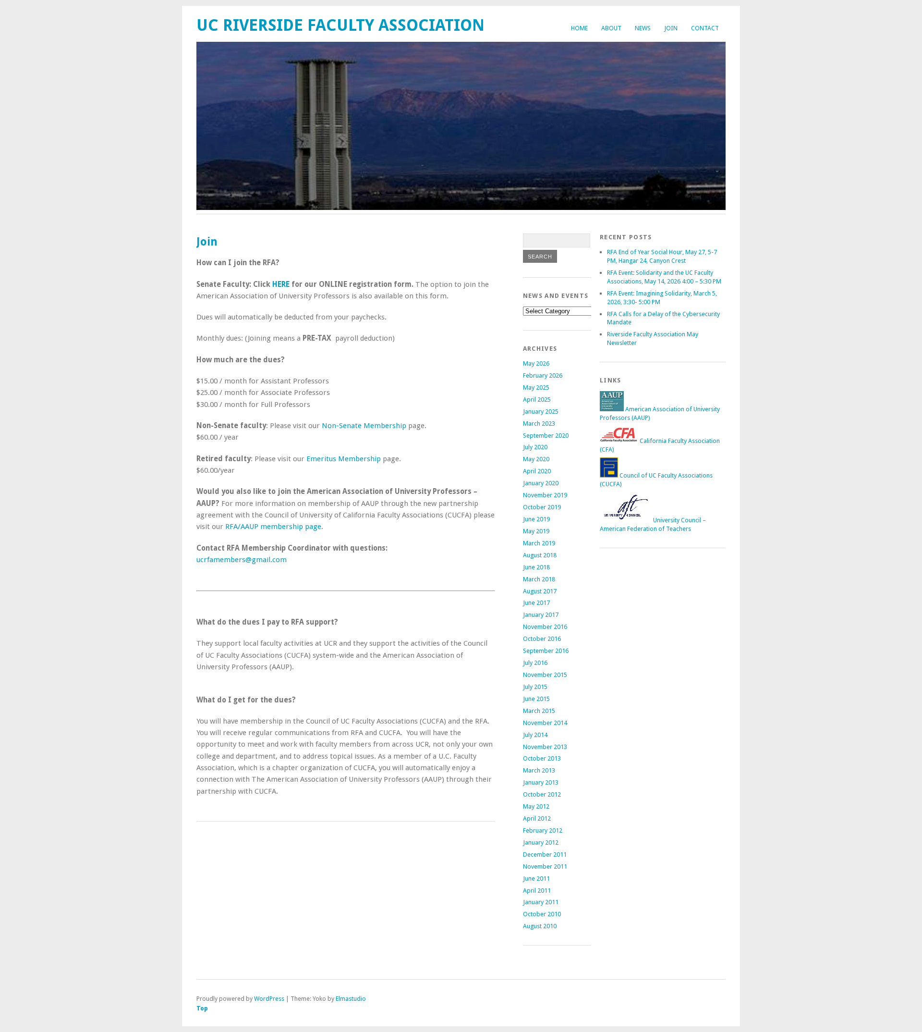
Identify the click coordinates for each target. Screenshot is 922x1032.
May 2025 (536, 387)
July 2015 (535, 686)
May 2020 (536, 459)
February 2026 (542, 375)
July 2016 (535, 662)
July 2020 (535, 447)
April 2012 (537, 818)
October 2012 (542, 794)
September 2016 (546, 650)
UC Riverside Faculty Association (340, 25)
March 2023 (539, 423)
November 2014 (545, 722)
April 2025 (537, 399)
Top (202, 1008)
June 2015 (536, 698)
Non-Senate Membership (364, 425)
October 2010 (542, 914)
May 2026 (536, 363)
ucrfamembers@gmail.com (241, 559)
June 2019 (536, 519)
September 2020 (546, 435)
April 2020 (537, 471)
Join (671, 28)
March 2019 (539, 543)
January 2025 (540, 411)
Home (579, 28)
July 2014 (535, 734)
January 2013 (540, 782)
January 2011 (540, 902)
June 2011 (536, 878)
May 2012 (536, 806)
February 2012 (542, 830)
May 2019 (536, 531)
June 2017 (536, 602)
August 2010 (540, 926)
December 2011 (545, 854)
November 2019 (545, 495)
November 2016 (545, 626)
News (643, 28)
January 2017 (540, 614)
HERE (281, 284)
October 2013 (542, 758)
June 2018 (536, 567)
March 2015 (539, 710)
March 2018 (539, 579)
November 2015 (545, 674)
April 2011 (537, 890)
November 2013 (545, 746)
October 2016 (542, 638)
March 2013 (539, 770)
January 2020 (540, 483)
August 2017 (540, 591)
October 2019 (542, 507)
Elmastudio (351, 998)
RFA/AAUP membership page (273, 526)
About (611, 28)
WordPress (269, 998)
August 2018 (540, 555)
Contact (705, 28)
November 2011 (545, 866)
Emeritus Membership (343, 459)
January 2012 (540, 842)
